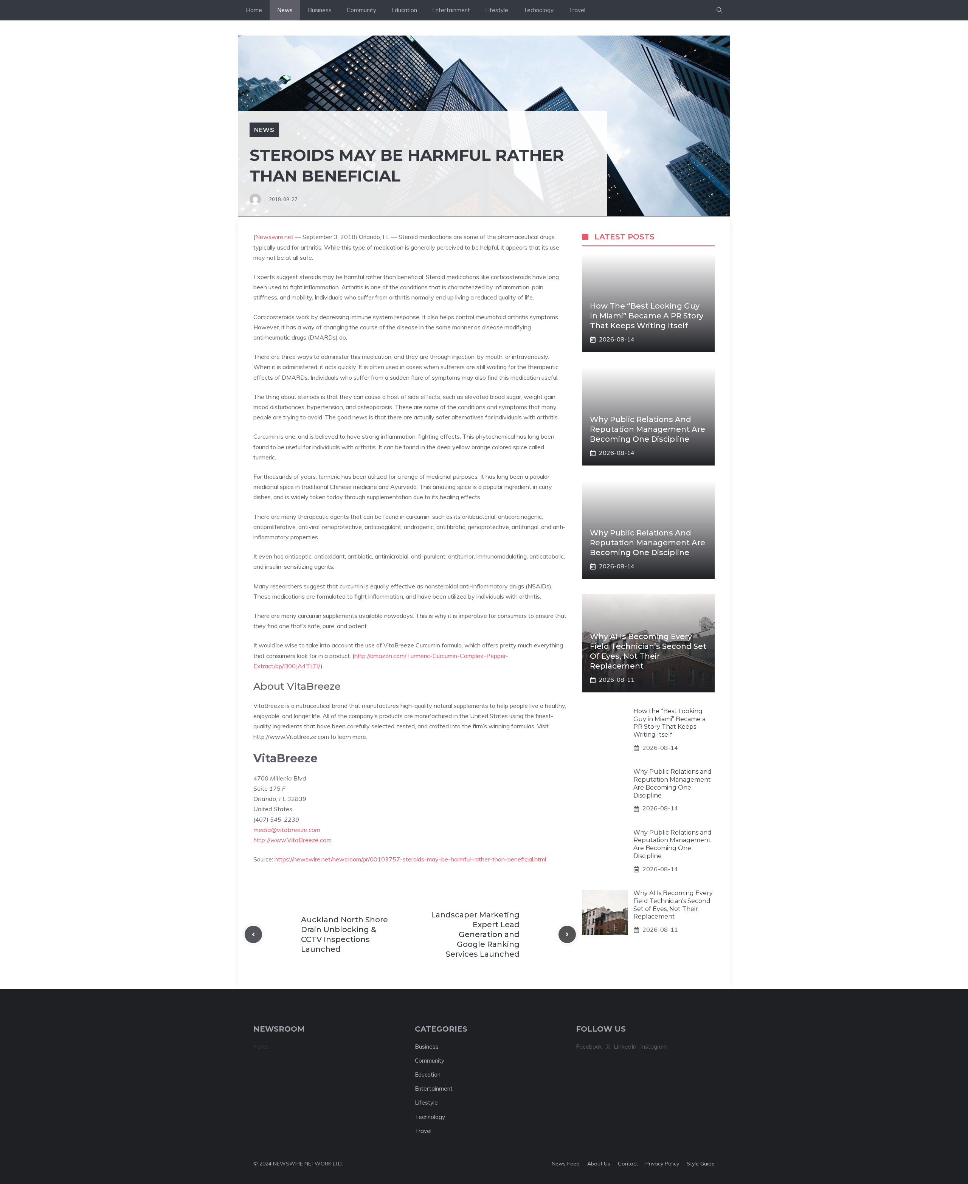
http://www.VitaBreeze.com (292, 840)
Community (361, 10)
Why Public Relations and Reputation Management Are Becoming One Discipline (647, 429)
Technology (538, 10)
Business (320, 10)
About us (598, 1163)
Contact (628, 1163)
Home (254, 10)
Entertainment (451, 10)
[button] (719, 10)
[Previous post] (253, 934)
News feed (566, 1163)
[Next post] (567, 934)
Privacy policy (662, 1163)
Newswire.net (274, 237)
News (285, 10)
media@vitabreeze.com (286, 829)
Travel (577, 10)
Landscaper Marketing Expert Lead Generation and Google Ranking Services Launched (475, 934)
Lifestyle (496, 10)
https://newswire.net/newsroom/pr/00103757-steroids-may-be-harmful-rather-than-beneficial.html (410, 859)
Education (404, 10)
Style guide (701, 1163)
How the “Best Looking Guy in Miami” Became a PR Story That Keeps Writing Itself (646, 315)
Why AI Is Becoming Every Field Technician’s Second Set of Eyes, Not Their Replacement (673, 905)
